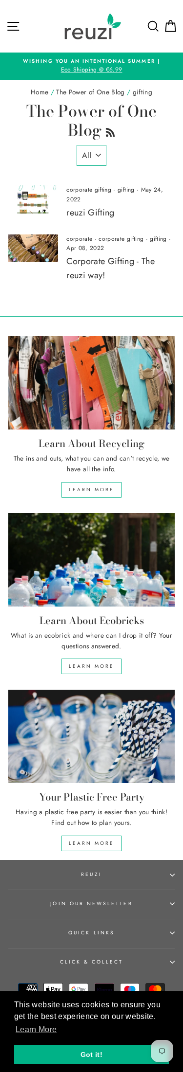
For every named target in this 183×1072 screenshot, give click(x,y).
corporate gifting (88, 189)
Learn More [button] (36, 1029)
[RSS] (110, 130)
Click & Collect (91, 961)
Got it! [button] (91, 1054)
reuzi (91, 874)
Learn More (91, 489)
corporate (79, 238)
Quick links (91, 932)
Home (39, 92)
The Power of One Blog (90, 92)
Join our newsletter (91, 903)
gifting (126, 189)
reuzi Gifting (90, 212)
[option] (91, 66)
